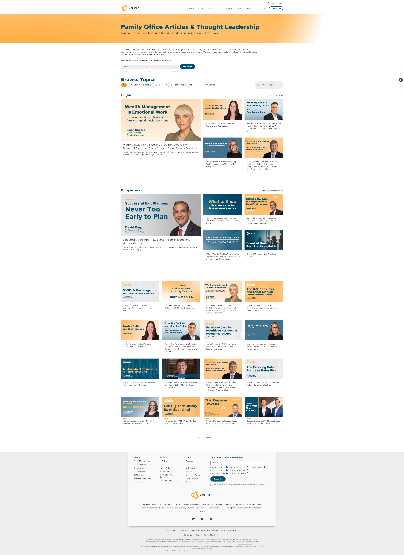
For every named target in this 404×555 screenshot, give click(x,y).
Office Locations (192, 478)
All (124, 85)
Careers (189, 471)
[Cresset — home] (130, 8)
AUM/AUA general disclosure (198, 548)
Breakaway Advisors (139, 85)
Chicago (145, 504)
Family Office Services (142, 461)
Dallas (204, 504)
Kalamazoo (239, 504)
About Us (189, 461)
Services (137, 457)
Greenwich (220, 504)
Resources (259, 8)
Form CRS (225, 530)
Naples (161, 508)
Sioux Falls (226, 508)
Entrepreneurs (161, 85)
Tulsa (234, 508)
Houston (229, 504)
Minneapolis (152, 508)
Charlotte (187, 504)
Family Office (213, 8)
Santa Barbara (214, 508)
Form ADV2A (235, 530)
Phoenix (191, 508)
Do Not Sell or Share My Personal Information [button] (202, 535)
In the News (178, 85)
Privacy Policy (175, 71)
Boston (178, 504)
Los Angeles (250, 504)
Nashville (169, 508)
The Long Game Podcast (169, 480)
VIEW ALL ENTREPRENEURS (272, 191)
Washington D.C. (245, 508)
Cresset (189, 457)
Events (248, 8)
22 (204, 438)
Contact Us (276, 8)
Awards (189, 482)
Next (209, 438)
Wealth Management (233, 8)
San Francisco (201, 508)
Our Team (189, 464)
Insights (192, 85)
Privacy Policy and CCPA (210, 530)
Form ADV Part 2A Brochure (233, 541)
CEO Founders (139, 475)
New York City (180, 508)
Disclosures (195, 530)
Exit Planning (164, 471)
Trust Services (139, 482)
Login (281, 3)
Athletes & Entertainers (142, 478)
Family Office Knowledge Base (169, 476)
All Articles (163, 461)
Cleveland (196, 504)
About (189, 8)
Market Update (208, 85)
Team (200, 8)
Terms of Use (184, 530)
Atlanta (153, 504)
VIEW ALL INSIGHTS (275, 96)
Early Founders (139, 471)
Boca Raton (169, 504)
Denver (211, 504)
